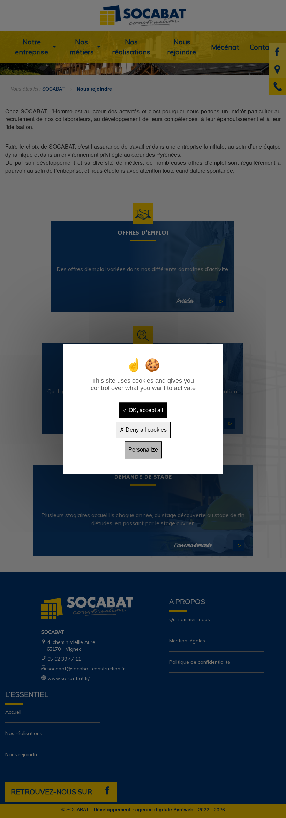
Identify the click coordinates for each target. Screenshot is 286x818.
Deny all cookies (145, 430)
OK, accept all (145, 410)
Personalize (143, 450)
